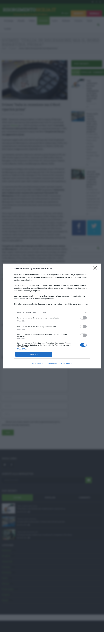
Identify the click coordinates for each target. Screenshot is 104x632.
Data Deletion (37, 363)
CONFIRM (33, 354)
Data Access (52, 363)
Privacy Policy (66, 363)
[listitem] (52, 312)
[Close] (95, 268)
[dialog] (52, 316)
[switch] (83, 317)
